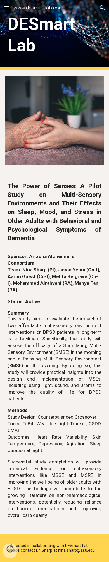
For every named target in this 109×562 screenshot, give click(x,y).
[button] (6, 7)
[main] (54, 34)
